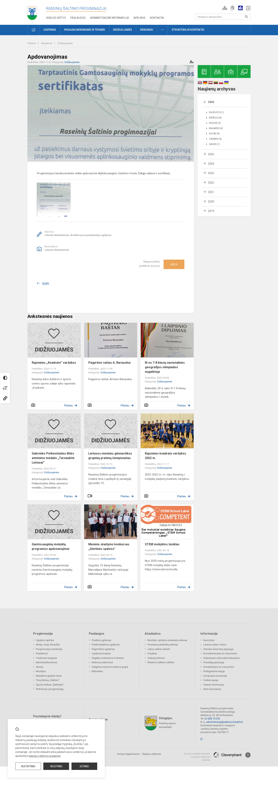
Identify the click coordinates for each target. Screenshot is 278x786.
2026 (211, 102)
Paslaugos (78, 17)
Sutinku (84, 766)
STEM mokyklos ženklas (162, 544)
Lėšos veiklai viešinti (159, 649)
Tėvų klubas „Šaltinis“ (47, 680)
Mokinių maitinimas (102, 662)
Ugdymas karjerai (101, 653)
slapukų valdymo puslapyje (45, 755)
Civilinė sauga (210, 680)
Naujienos (47, 43)
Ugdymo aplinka (45, 640)
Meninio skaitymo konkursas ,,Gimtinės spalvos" (108, 546)
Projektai (152, 653)
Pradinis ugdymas (101, 640)
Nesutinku (56, 766)
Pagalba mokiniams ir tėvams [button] (84, 29)
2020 (211, 201)
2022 (211, 182)
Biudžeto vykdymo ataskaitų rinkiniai (167, 640)
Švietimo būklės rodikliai (161, 662)
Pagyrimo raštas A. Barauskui (109, 362)
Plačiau (68, 405)
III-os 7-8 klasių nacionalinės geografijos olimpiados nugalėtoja (165, 367)
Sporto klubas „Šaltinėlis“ (50, 684)
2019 (211, 210)
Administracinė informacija (109, 17)
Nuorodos (208, 640)
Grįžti (45, 283)
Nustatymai (28, 766)
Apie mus (139, 17)
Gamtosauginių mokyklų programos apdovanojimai (50, 546)
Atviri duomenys (212, 689)
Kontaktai (157, 17)
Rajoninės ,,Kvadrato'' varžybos (54, 362)
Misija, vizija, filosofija (48, 644)
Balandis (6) (216, 128)
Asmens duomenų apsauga (218, 649)
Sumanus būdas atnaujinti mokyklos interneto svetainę (197, 757)
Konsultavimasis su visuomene (220, 653)
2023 (211, 173)
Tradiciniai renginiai (46, 658)
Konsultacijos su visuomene (218, 666)
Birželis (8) (215, 117)
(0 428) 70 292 (212, 718)
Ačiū (174, 264)
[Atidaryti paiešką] (246, 16)
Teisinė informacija (213, 684)
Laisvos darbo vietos (214, 644)
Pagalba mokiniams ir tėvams (108, 658)
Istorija (39, 666)
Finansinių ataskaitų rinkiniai (163, 644)
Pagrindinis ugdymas (103, 649)
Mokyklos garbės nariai (48, 675)
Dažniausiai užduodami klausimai (221, 658)
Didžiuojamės (65, 43)
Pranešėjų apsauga (213, 662)
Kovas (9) (214, 133)
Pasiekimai (42, 653)
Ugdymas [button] (49, 29)
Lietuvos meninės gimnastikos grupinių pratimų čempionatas (110, 456)
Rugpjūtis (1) (216, 112)
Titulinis (31, 43)
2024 (211, 163)
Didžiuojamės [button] (122, 29)
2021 (211, 192)
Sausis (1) (214, 144)
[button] (224, 8)
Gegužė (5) (215, 123)
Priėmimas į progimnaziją (49, 689)
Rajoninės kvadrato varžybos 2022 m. (165, 456)
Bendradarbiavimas (46, 662)
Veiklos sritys (56, 17)
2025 (211, 154)
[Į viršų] (248, 755)
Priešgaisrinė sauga (214, 671)
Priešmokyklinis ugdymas (106, 644)
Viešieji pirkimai (156, 658)
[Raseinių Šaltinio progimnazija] (32, 11)
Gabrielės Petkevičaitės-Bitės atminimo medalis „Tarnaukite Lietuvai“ (53, 458)
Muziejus (41, 671)
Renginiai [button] (146, 29)
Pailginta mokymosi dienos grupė (110, 666)
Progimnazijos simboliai (49, 649)
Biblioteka (97, 671)
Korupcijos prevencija (215, 675)
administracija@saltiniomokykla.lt (224, 722)
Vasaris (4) (215, 139)
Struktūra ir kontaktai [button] (188, 29)
